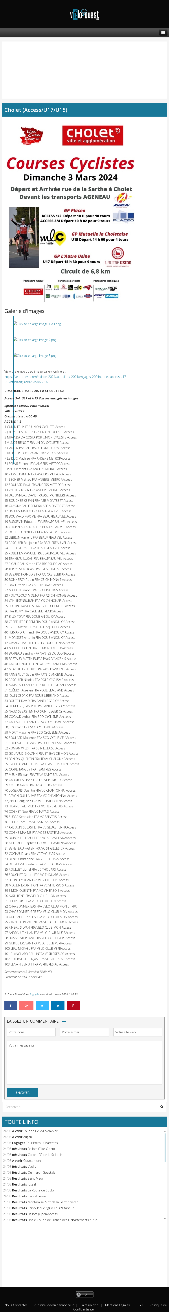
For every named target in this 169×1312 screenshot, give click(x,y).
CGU (139, 1305)
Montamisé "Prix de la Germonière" (53, 1202)
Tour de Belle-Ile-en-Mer (40, 1131)
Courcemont (32, 1161)
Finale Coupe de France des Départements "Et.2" (62, 1220)
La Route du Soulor (41, 1190)
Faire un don (89, 1305)
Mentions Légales (117, 1305)
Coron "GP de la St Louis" (46, 1155)
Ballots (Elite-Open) (41, 1149)
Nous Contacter (16, 1305)
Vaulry (32, 1166)
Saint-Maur (35, 1178)
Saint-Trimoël (37, 1196)
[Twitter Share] (42, 1005)
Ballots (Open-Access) (43, 1214)
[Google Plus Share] (26, 1005)
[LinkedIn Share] (57, 1005)
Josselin (33, 1184)
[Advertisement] (25, 66)
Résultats (19, 1149)
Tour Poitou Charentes (42, 1143)
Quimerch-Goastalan (42, 1172)
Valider (162, 1107)
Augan (27, 1137)
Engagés (34, 994)
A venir (17, 1131)
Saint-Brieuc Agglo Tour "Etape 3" (51, 1208)
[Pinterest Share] (73, 1005)
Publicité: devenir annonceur (53, 1305)
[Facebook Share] (10, 1005)
